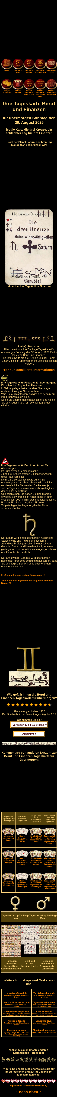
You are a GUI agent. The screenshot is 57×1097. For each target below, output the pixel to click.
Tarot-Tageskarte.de (44, 995)
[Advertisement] (28, 30)
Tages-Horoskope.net (44, 1004)
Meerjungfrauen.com (44, 1031)
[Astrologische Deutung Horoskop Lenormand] (11, 956)
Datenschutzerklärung (35, 1085)
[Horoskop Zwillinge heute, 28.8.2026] (17, 64)
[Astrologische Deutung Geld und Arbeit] (30, 953)
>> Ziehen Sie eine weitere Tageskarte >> (23, 575)
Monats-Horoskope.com (16, 1004)
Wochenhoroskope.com (16, 1013)
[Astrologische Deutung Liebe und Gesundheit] (48, 953)
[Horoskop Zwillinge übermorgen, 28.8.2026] (40, 64)
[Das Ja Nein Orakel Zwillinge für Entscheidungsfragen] (17, 88)
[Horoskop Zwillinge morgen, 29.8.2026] (29, 64)
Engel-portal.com (16, 1033)
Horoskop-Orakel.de (16, 995)
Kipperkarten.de (16, 1023)
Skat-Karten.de (44, 1013)
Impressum (16, 1085)
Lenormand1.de (44, 1023)
